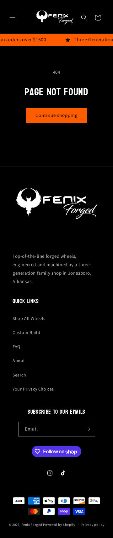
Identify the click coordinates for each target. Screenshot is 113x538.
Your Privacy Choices (33, 389)
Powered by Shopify (59, 524)
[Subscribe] (88, 429)
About (19, 360)
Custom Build (26, 332)
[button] (12, 17)
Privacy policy (93, 524)
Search (19, 375)
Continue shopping (56, 115)
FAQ (16, 346)
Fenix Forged (31, 524)
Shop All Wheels (29, 318)
